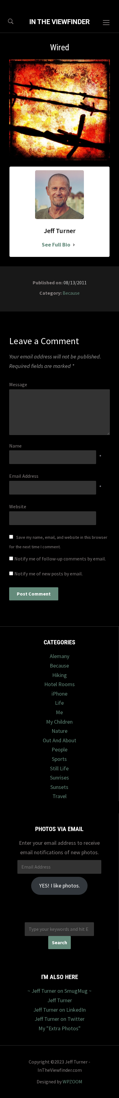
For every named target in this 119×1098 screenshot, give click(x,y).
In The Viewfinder (59, 22)
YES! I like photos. (59, 885)
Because (71, 293)
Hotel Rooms (59, 684)
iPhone (59, 693)
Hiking (59, 675)
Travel (59, 796)
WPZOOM (72, 1081)
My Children (59, 721)
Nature (59, 730)
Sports (59, 758)
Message (18, 384)
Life (59, 702)
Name (15, 446)
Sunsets (59, 786)
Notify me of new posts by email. (48, 574)
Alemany (59, 656)
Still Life (59, 768)
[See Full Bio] (74, 245)
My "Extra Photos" (59, 1028)
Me (59, 712)
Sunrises (59, 777)
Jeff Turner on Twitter (59, 1018)
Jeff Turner (59, 1000)
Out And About (59, 740)
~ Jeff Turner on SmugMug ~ (59, 990)
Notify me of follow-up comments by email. (60, 559)
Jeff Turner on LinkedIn (59, 1009)
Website (17, 506)
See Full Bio (56, 244)
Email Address (23, 476)
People (59, 749)
